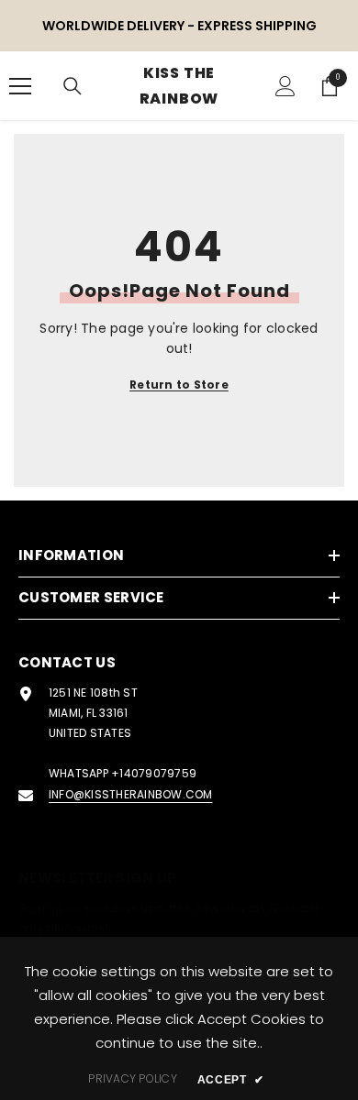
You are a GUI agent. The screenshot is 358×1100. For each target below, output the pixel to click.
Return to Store (179, 384)
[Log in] (285, 86)
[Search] (73, 86)
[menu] (20, 86)
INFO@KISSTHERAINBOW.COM (131, 794)
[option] (179, 25)
